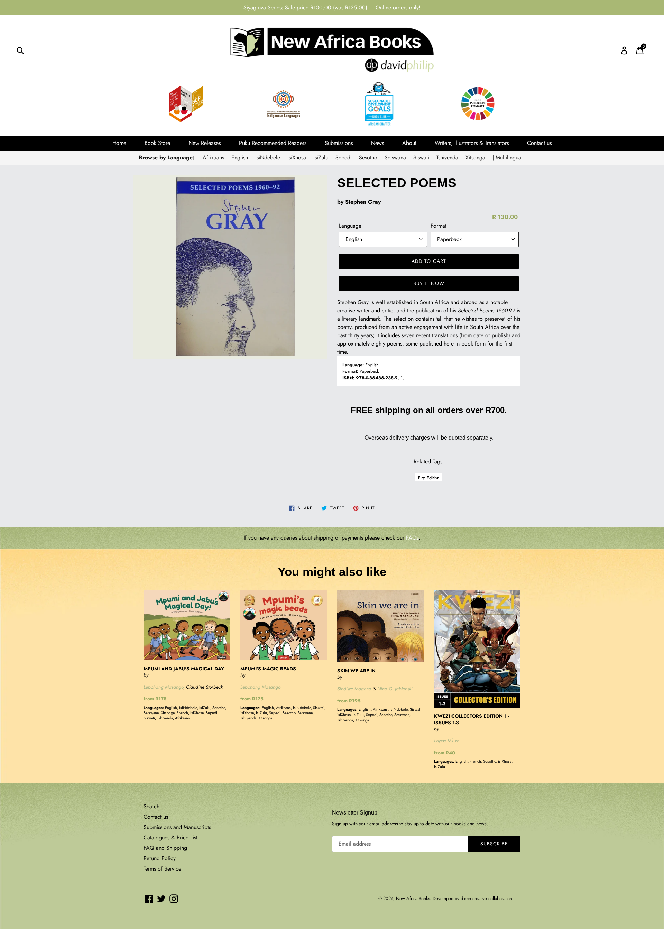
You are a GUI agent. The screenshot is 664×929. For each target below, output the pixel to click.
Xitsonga (475, 158)
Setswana (395, 158)
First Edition (429, 478)
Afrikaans (213, 158)
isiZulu (320, 158)
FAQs (412, 538)
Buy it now (428, 283)
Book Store (157, 143)
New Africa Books (413, 898)
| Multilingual (507, 158)
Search (151, 806)
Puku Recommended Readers (272, 143)
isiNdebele (267, 158)
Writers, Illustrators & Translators (472, 143)
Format (438, 226)
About (409, 143)
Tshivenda (447, 158)
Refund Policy (160, 858)
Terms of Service (162, 869)
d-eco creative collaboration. (487, 898)
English (239, 158)
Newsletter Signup (354, 813)
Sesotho (368, 158)
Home (119, 143)
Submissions (339, 143)
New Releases (204, 143)
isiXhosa (296, 158)
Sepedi (343, 158)
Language (350, 226)
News (377, 143)
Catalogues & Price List (170, 837)
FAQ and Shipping (165, 848)
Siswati (421, 158)
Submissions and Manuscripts (177, 827)
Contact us (539, 143)
